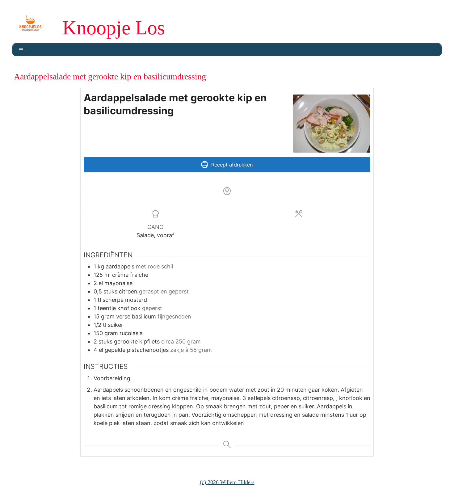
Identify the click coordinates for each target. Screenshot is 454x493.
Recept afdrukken (231, 165)
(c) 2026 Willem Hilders (227, 482)
